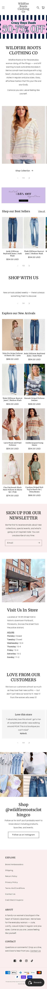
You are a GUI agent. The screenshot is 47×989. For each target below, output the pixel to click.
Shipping (9, 870)
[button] (3, 7)
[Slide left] (18, 178)
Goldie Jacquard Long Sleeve (34, 444)
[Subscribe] (39, 543)
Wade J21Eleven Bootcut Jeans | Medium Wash (34, 252)
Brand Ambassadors (14, 864)
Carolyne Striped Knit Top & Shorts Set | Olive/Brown (34, 489)
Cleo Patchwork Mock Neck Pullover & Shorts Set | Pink (12, 489)
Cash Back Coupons (14, 900)
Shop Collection (23, 171)
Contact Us (10, 894)
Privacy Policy (11, 882)
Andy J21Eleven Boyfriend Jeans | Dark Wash (12, 253)
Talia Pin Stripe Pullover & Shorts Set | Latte (12, 354)
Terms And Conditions (15, 888)
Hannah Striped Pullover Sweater (34, 399)
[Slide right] (29, 178)
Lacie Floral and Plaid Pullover (12, 444)
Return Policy (11, 876)
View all (41, 211)
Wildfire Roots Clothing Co (19, 981)
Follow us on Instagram (23, 835)
